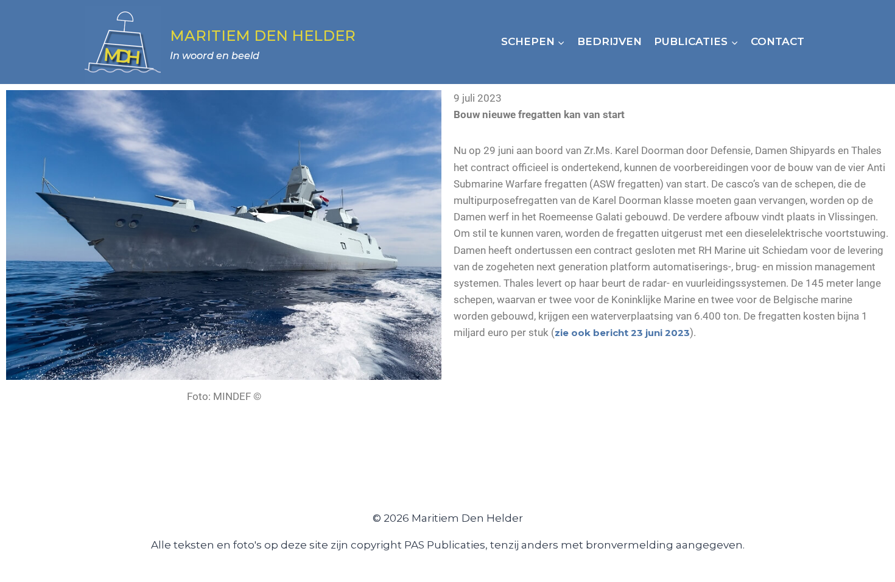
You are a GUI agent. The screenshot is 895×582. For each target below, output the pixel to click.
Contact (777, 41)
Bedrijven (609, 41)
